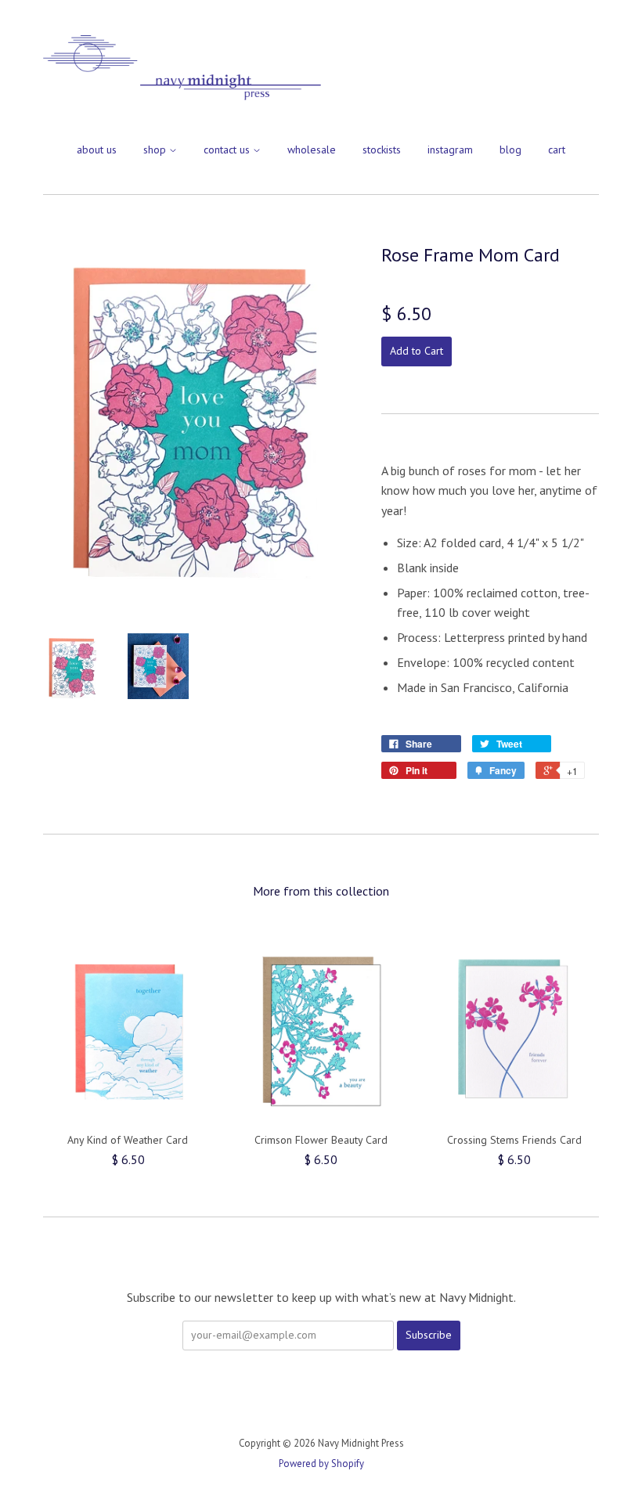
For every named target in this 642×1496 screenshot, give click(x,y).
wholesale (311, 149)
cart (556, 149)
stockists (381, 149)
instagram (450, 149)
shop (156, 149)
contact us (228, 149)
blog (510, 149)
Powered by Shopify (321, 1463)
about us (97, 149)
